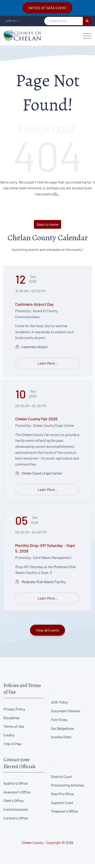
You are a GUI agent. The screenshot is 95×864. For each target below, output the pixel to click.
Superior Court (62, 802)
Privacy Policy (14, 709)
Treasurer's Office (64, 811)
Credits (9, 735)
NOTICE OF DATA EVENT (48, 8)
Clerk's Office (13, 800)
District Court (61, 776)
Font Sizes (59, 719)
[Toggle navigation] (87, 35)
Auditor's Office (15, 783)
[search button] (87, 21)
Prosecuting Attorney (67, 785)
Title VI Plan (12, 744)
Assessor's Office (17, 792)
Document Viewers (65, 711)
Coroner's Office (15, 818)
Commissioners (15, 809)
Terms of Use (13, 726)
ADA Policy (59, 702)
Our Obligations (62, 728)
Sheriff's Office (62, 794)
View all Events (47, 630)
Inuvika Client (61, 737)
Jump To (10, 20)
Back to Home (48, 224)
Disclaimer (11, 718)
